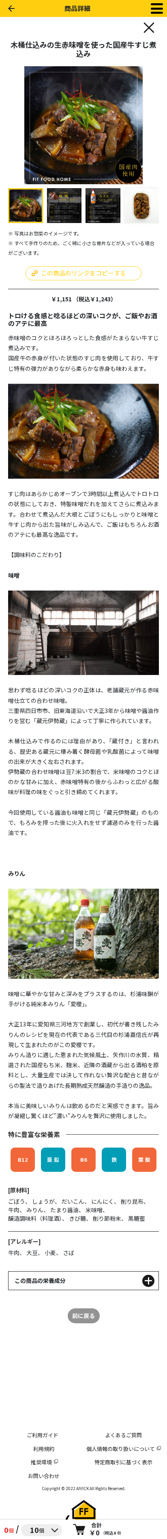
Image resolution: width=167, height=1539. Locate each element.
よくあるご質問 (123, 1435)
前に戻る (83, 1316)
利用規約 (43, 1449)
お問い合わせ (44, 1476)
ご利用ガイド (42, 1435)
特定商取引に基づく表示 (123, 1462)
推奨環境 (41, 1462)
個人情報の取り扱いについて (120, 1449)
